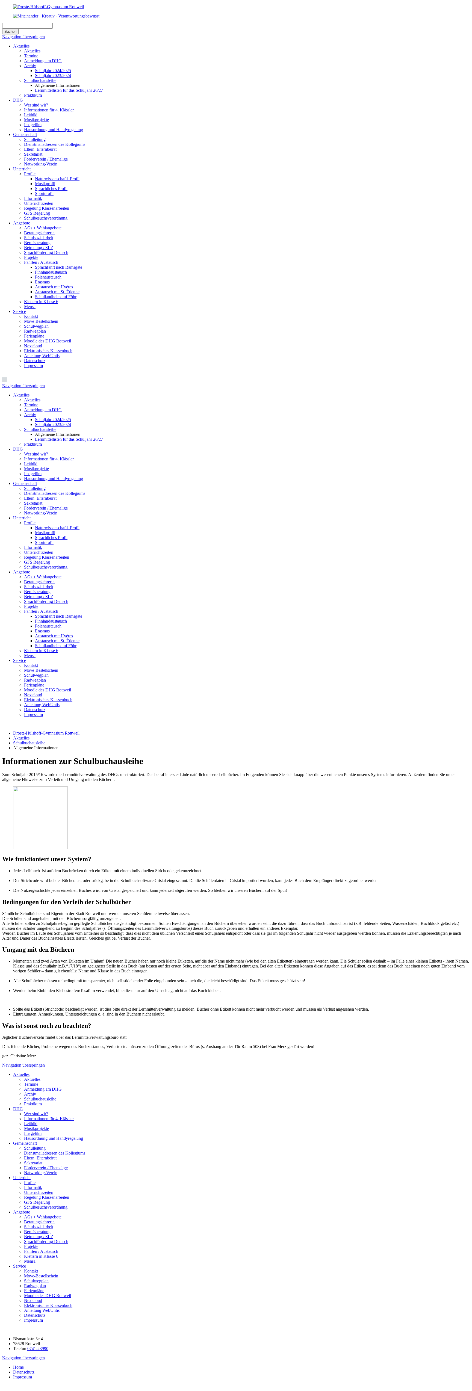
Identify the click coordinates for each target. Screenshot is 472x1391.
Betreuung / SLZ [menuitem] (38, 596)
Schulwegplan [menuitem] (36, 675)
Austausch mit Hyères (54, 287)
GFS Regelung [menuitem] (37, 562)
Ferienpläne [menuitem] (34, 685)
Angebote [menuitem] (21, 572)
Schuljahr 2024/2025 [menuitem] (53, 419)
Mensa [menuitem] (30, 655)
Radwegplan (35, 331)
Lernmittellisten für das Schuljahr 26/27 (69, 90)
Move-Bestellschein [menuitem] (41, 670)
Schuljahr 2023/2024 (53, 75)
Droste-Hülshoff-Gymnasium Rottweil (46, 733)
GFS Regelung (37, 213)
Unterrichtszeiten (38, 203)
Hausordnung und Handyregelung (53, 129)
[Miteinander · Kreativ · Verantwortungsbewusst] (56, 16)
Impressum (33, 365)
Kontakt (31, 316)
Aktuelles (21, 46)
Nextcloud (33, 346)
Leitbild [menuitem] (30, 463)
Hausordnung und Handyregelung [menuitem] (53, 478)
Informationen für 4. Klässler (49, 110)
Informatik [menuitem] (33, 547)
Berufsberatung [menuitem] (37, 591)
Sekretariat (33, 154)
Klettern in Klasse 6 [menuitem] (41, 650)
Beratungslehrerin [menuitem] (39, 581)
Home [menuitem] (18, 1367)
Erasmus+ (43, 282)
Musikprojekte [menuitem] (36, 468)
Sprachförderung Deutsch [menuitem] (46, 601)
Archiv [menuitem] (30, 414)
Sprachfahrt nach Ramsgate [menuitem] (58, 616)
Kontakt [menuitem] (31, 665)
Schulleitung (35, 139)
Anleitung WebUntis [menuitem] (42, 704)
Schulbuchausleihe (40, 80)
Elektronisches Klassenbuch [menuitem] (48, 699)
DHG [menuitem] (18, 449)
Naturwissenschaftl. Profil (57, 178)
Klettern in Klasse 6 (41, 301)
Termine (31, 56)
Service (19, 311)
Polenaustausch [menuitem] (48, 626)
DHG (18, 100)
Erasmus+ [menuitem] (43, 631)
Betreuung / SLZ (38, 247)
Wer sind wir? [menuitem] (36, 454)
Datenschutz (34, 360)
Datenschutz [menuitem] (34, 709)
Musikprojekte (36, 119)
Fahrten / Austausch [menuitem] (41, 611)
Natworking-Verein (40, 164)
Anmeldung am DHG (43, 60)
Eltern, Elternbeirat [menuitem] (40, 498)
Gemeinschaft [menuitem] (25, 483)
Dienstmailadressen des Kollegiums (54, 144)
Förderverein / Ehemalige (46, 159)
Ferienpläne (34, 336)
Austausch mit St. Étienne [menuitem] (57, 640)
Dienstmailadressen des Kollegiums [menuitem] (54, 493)
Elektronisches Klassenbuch (48, 350)
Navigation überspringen (23, 36)
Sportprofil (44, 193)
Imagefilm (33, 124)
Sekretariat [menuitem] (33, 503)
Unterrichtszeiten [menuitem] (38, 552)
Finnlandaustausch (51, 272)
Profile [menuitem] (30, 522)
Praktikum (33, 95)
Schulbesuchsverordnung (45, 218)
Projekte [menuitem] (31, 606)
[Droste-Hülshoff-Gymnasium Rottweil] (48, 6)
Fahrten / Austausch (41, 262)
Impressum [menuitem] (33, 714)
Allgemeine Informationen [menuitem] (57, 434)
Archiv (30, 65)
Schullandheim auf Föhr (55, 296)
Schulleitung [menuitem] (35, 488)
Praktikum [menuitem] (33, 444)
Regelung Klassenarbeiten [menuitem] (46, 557)
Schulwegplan (36, 326)
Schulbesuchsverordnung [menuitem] (45, 567)
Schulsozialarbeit (38, 237)
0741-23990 (37, 1348)
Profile (30, 173)
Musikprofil (45, 183)
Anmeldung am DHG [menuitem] (43, 409)
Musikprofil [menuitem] (45, 532)
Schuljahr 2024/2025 (53, 70)
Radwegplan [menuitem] (35, 680)
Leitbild (30, 115)
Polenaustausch (48, 277)
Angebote (21, 223)
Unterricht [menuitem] (22, 518)
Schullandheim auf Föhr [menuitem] (55, 645)
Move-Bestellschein (41, 321)
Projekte (31, 257)
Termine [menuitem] (31, 404)
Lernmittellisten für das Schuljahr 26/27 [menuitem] (69, 439)
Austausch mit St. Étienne (57, 291)
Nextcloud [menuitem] (33, 694)
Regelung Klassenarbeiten (46, 208)
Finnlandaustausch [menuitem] (51, 621)
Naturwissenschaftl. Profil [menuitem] (57, 527)
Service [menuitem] (19, 660)
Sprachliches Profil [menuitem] (51, 537)
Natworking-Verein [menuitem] (40, 513)
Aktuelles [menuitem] (21, 395)
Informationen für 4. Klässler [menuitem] (49, 459)
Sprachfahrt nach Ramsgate (58, 267)
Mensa (30, 306)
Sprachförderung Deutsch (46, 252)
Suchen (10, 31)
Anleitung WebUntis (42, 355)
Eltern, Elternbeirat (40, 149)
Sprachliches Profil (51, 188)
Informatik (33, 198)
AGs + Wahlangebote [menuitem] (42, 577)
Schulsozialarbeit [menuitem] (38, 586)
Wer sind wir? (36, 105)
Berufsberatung (37, 242)
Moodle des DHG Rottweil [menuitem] (47, 690)
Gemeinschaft (25, 134)
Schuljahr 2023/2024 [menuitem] (53, 424)
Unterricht (22, 169)
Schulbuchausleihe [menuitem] (40, 429)
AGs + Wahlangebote (42, 228)
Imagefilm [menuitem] (33, 473)
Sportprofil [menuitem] (44, 542)
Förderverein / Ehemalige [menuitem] (46, 508)
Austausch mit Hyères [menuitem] (54, 636)
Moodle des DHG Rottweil (47, 341)
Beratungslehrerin (39, 232)
